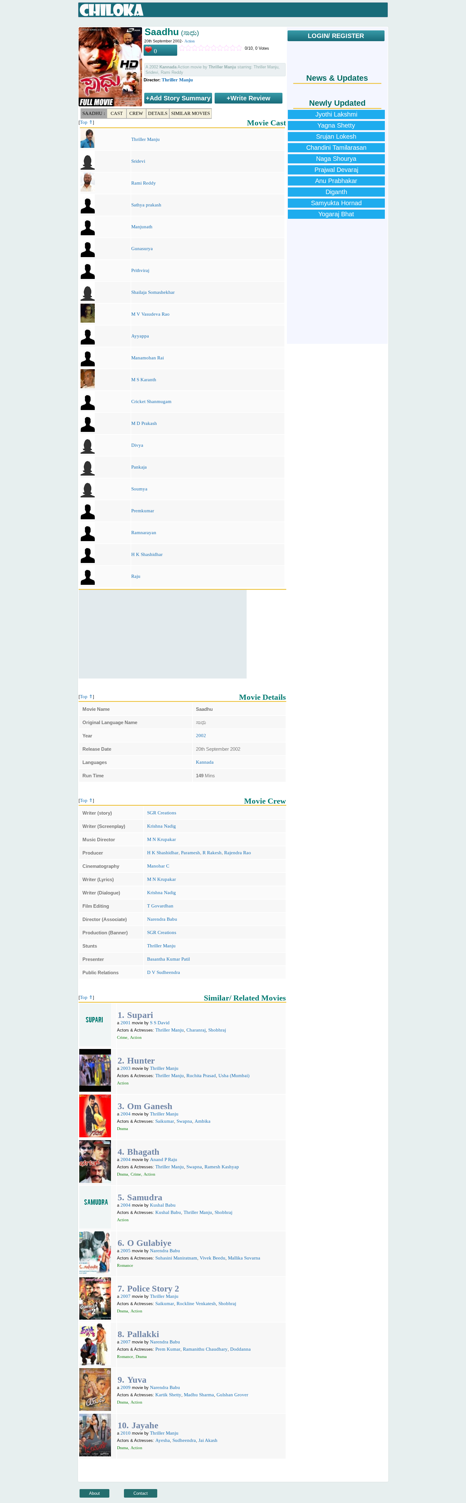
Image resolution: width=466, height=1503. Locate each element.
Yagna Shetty (336, 125)
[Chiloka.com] (111, 10)
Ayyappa (140, 335)
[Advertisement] (163, 634)
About (94, 1493)
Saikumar (164, 1121)
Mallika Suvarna (244, 1257)
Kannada (205, 762)
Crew (136, 113)
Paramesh (190, 852)
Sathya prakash (146, 204)
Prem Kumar (167, 1349)
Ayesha (162, 1440)
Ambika (202, 1121)
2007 (125, 1296)
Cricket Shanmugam (151, 401)
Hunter (141, 1060)
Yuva (136, 1380)
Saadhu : (93, 113)
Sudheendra (184, 1440)
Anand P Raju (163, 1159)
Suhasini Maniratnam (176, 1257)
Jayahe (145, 1425)
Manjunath (141, 226)
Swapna (184, 1121)
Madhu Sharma (199, 1394)
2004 (125, 1113)
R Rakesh (212, 852)
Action (189, 41)
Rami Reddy (143, 183)
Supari (140, 1015)
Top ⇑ (86, 122)
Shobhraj (217, 1030)
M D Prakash (144, 423)
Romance (125, 1265)
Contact (140, 1493)
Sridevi (138, 161)
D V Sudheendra (163, 972)
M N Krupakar (161, 839)
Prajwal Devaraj (336, 169)
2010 (125, 1433)
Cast (117, 113)
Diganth (336, 191)
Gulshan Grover (232, 1394)
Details (157, 113)
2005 (125, 1250)
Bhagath (143, 1152)
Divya (137, 445)
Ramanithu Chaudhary (205, 1349)
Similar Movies (190, 113)
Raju (135, 576)
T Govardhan (160, 905)
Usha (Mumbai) (233, 1075)
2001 (125, 1022)
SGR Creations (161, 812)
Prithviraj (140, 270)
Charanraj (196, 1030)
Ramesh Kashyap (221, 1166)
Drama (122, 1128)
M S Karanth (143, 379)
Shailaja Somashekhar (153, 292)
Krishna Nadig (161, 826)
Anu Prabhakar (336, 180)
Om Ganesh (149, 1106)
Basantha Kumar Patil (168, 959)
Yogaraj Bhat (336, 214)
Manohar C (158, 865)
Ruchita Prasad (201, 1075)
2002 (201, 735)
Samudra (144, 1197)
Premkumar (142, 510)
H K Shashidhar (147, 554)
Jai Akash (207, 1440)
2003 (125, 1068)
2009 (125, 1387)
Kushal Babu (163, 1205)
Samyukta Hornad (336, 202)
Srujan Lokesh (336, 136)
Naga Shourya (336, 158)
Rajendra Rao (237, 852)
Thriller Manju (177, 79)
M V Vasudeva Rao (150, 314)
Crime (122, 1037)
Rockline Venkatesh (196, 1303)
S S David (160, 1022)
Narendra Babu (162, 919)
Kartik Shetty (168, 1394)
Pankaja (139, 467)
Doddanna (240, 1349)
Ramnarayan (143, 532)
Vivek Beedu (212, 1257)
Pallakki (143, 1334)
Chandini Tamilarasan (336, 147)
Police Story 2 (153, 1288)
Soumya (139, 488)
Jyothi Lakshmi (336, 114)
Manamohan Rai (147, 357)
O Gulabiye (149, 1243)
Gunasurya (142, 248)
